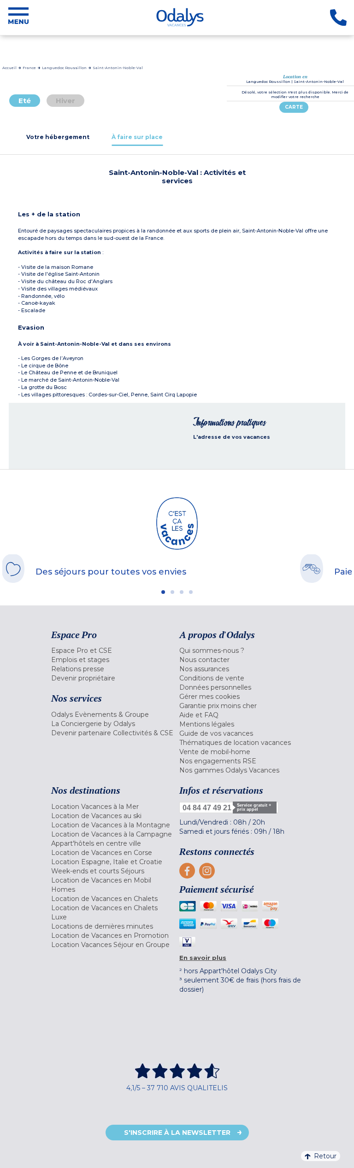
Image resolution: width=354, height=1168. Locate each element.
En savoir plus (202, 957)
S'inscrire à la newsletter (177, 1132)
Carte (294, 107)
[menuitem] (113, 650)
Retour (325, 1156)
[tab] (57, 137)
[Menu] (18, 17)
